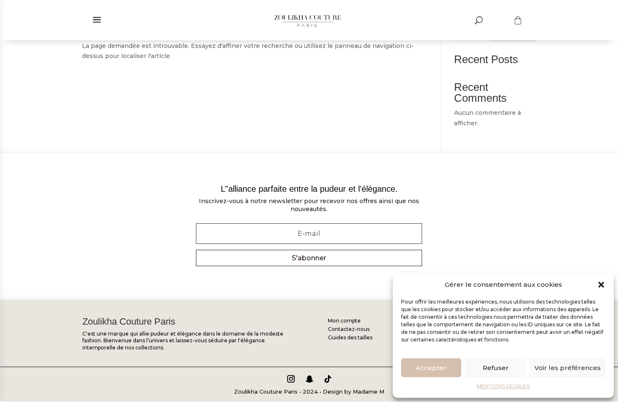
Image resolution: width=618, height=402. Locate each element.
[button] (601, 284)
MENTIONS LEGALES (503, 386)
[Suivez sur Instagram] (290, 378)
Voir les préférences (567, 368)
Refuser (496, 368)
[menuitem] (369, 321)
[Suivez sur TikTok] (327, 378)
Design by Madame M (353, 391)
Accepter (431, 368)
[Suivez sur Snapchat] (309, 378)
